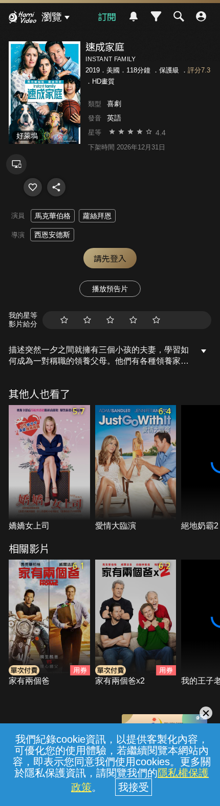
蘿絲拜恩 (97, 216)
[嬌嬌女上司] (49, 468)
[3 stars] (110, 320)
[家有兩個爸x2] (136, 623)
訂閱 (107, 16)
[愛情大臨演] (136, 468)
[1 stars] (64, 320)
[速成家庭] (33, 187)
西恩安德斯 (52, 235)
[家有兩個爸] (49, 623)
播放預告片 (110, 289)
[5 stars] (156, 320)
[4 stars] (133, 320)
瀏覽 (51, 16)
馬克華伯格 (53, 216)
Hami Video (22, 18)
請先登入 (110, 258)
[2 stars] (87, 320)
